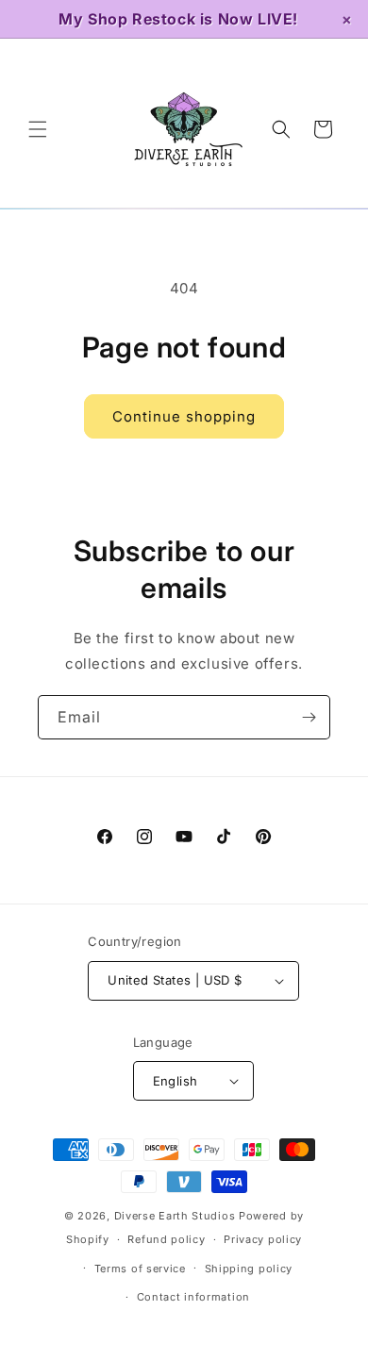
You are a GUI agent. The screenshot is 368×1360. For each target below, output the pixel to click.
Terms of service (140, 1268)
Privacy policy (263, 1239)
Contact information (193, 1296)
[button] (38, 129)
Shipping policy (249, 1268)
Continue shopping (184, 416)
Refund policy (166, 1239)
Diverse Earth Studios (175, 1215)
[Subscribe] (308, 717)
